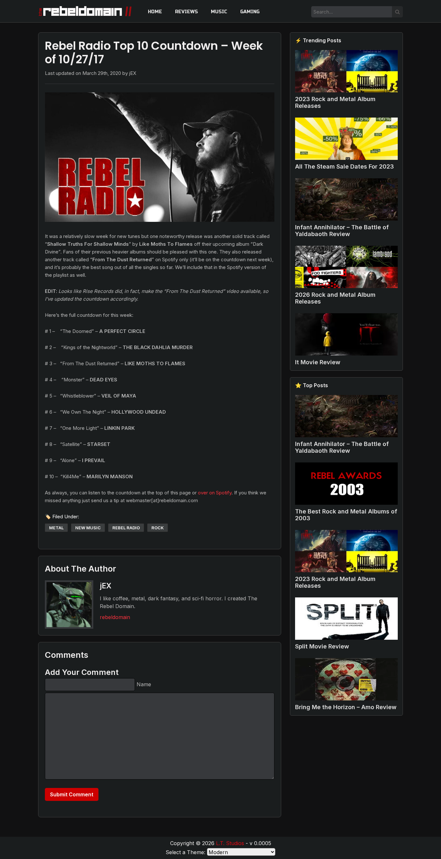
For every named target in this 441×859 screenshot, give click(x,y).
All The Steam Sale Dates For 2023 (344, 166)
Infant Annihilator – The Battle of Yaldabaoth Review (342, 230)
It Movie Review (317, 362)
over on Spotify (214, 493)
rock (157, 527)
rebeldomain (115, 617)
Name (144, 684)
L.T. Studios (230, 843)
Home (155, 12)
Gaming (250, 12)
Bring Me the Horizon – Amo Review (345, 707)
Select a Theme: (185, 852)
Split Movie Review (322, 646)
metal (56, 527)
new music (88, 527)
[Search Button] (397, 11)
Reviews (186, 12)
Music (219, 12)
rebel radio (126, 527)
